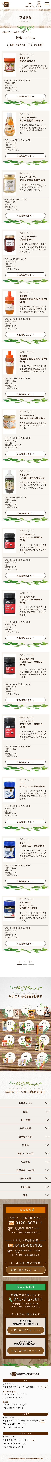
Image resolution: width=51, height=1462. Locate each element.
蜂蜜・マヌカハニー (19, 45)
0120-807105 (28, 1246)
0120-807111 (29, 1223)
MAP (44, 1387)
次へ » (31, 962)
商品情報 (16, 32)
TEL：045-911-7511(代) (15, 1394)
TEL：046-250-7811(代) (15, 1444)
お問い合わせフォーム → (25, 1270)
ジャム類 (38, 45)
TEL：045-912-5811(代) (15, 1405)
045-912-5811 (28, 1299)
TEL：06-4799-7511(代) (15, 1424)
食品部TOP (6, 32)
